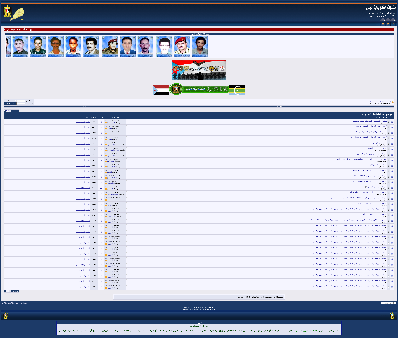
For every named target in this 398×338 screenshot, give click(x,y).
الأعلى (4, 303)
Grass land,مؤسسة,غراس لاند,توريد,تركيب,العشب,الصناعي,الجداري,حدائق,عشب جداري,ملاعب (350, 209)
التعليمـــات (279, 106)
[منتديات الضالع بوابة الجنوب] (5, 319)
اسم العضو (29, 101)
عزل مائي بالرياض (380, 143)
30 (101, 188)
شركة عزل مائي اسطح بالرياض (374, 214)
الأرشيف (10, 303)
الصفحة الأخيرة (354, 187)
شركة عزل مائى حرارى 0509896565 (372, 203)
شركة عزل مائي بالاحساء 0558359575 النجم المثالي (367, 192)
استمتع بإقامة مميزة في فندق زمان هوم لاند (370, 121)
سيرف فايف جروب (380, 145)
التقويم (84, 106)
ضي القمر (383, 200)
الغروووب (383, 211)
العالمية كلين (382, 216)
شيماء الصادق (382, 161)
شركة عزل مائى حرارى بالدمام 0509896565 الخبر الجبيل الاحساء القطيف (358, 198)
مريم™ (384, 128)
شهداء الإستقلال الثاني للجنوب (200, 34)
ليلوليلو (384, 172)
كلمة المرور (29, 103)
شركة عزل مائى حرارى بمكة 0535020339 (370, 176)
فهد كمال (384, 189)
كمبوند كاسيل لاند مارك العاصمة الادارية (371, 132)
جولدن (384, 205)
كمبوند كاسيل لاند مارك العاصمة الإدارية (371, 126)
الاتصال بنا (24, 303)
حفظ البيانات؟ (10, 101)
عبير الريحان (383, 123)
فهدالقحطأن (383, 167)
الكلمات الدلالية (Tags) (372, 101)
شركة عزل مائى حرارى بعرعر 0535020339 (370, 181)
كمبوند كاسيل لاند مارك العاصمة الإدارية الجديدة (368, 137)
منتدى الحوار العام (83, 122)
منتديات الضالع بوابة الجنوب (385, 101)
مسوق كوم (110, 161)
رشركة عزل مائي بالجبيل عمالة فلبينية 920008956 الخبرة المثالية (362, 159)
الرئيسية (16, 303)
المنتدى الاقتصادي (83, 188)
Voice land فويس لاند (378, 165)
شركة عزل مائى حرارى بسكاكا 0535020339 (370, 170)
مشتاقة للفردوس (381, 194)
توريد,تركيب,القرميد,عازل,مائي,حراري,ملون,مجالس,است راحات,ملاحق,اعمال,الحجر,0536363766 (349, 220)
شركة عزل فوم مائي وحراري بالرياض (372, 154)
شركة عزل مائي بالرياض (377, 148)
